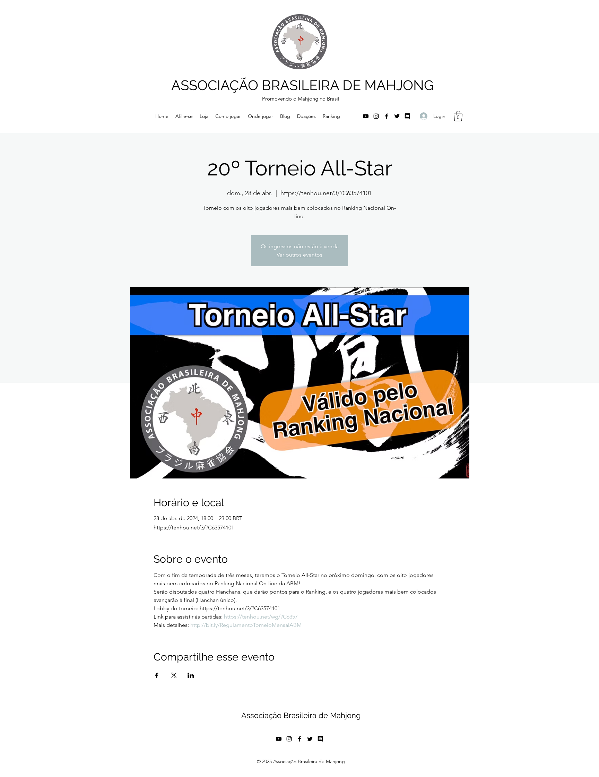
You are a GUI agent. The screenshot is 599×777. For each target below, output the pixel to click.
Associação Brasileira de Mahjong (301, 715)
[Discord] (407, 116)
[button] (458, 116)
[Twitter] (396, 116)
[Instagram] (376, 116)
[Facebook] (386, 116)
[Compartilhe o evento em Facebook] (157, 675)
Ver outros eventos (299, 254)
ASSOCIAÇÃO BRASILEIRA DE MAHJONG (302, 85)
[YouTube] (365, 116)
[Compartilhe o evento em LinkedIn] (191, 675)
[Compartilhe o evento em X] (174, 675)
